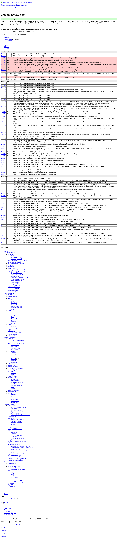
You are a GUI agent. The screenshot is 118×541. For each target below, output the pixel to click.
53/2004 (4, 138)
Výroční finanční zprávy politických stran (19, 458)
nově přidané (14, 379)
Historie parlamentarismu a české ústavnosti (19, 270)
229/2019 (3, 205)
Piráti (12, 317)
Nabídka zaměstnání (16, 280)
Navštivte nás (11, 405)
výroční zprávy (15, 452)
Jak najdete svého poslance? (15, 468)
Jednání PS (11, 256)
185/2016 (3, 182)
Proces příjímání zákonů (14, 262)
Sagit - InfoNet (8, 40)
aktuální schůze (15, 345)
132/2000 (3, 114)
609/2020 (3, 213)
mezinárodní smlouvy (17, 382)
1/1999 (4, 58)
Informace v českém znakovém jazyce (18, 441)
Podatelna (13, 464)
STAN (13, 315)
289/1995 (3, 56)
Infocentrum (11, 418)
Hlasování (10, 363)
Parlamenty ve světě (16, 480)
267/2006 (3, 152)
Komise (10, 329)
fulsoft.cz (6, 47)
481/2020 (3, 209)
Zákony (10, 393)
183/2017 (3, 189)
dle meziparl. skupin (16, 307)
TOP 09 (13, 323)
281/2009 (3, 162)
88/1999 (4, 62)
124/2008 (3, 154)
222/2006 (3, 148)
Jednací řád (11, 266)
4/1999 (4, 60)
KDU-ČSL (14, 318)
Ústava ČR (11, 265)
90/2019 (4, 203)
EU (12, 478)
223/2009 (3, 158)
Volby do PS (11, 254)
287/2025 (3, 242)
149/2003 (3, 134)
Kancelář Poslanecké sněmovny (16, 271)
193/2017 (3, 191)
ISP (2, 503)
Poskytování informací (17, 274)
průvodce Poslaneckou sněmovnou (20, 415)
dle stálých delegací (16, 306)
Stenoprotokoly (12, 365)
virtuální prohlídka (16, 413)
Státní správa (14, 477)
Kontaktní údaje (12, 463)
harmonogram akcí (16, 342)
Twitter (3, 533)
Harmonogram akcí (16, 259)
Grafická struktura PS (13, 334)
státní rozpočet (15, 401)
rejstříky (13, 388)
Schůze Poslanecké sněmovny (16, 343)
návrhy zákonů (15, 380)
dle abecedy (14, 300)
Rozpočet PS (14, 284)
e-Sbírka (6, 37)
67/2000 (4, 112)
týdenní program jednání (17, 340)
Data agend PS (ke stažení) (15, 429)
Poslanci (10, 298)
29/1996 (4, 101)
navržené (13, 394)
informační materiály (16, 422)
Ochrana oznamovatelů (17, 279)
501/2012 (3, 166)
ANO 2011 (14, 312)
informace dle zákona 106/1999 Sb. (20, 446)
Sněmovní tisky (12, 377)
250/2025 (3, 239)
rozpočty (13, 384)
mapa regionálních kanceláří (18, 469)
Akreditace (14, 436)
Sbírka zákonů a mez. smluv (33, 8)
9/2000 (4, 68)
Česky (6, 494)
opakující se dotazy (16, 449)
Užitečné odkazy (12, 471)
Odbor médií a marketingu (18, 438)
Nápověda (10, 485)
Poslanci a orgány (9, 293)
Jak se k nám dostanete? (14, 466)
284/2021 (3, 217)
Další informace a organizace (19, 482)
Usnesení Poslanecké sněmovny (16, 368)
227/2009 (3, 160)
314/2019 (3, 207)
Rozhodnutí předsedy (13, 370)
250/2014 (3, 178)
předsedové (14, 326)
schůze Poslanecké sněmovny (19, 407)
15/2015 (4, 180)
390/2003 (3, 77)
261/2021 (3, 215)
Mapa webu (11, 483)
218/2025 (3, 235)
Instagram (3, 536)
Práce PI (13, 291)
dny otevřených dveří (17, 412)
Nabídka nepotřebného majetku (19, 282)
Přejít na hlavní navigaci (7, 5)
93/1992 (4, 89)
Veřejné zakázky (15, 276)
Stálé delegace (11, 331)
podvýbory (14, 328)
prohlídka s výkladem (17, 410)
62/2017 (4, 184)
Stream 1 (13, 352)
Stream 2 (13, 354)
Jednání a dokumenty (18, 8)
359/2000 (3, 70)
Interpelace (11, 371)
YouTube (3, 527)
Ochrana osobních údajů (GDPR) (17, 460)
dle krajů (13, 309)
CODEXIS (7, 48)
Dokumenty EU (12, 391)
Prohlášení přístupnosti (10, 513)
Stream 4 (13, 357)
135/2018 (3, 199)
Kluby (9, 310)
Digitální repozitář (12, 366)
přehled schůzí (15, 349)
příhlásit (6, 503)
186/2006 (3, 146)
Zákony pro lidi (8, 44)
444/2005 (3, 144)
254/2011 (3, 164)
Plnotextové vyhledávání (9, 499)
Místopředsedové (12, 296)
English (3, 491)
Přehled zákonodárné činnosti (16, 263)
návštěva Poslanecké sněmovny (19, 419)
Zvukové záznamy (16, 360)
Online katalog (15, 288)
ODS (12, 314)
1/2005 (4, 140)
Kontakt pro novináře (17, 435)
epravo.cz (6, 42)
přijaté (12, 396)
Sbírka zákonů (8, 39)
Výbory (10, 324)
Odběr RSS (7, 511)
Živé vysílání (11, 351)
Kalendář (10, 338)
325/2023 (3, 225)
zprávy (13, 387)
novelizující (14, 398)
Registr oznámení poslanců (15, 332)
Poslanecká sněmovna (10, 252)
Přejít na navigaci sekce (20, 5)
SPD (12, 320)
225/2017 (3, 194)
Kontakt (6, 461)
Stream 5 (13, 359)
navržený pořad (15, 346)
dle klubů (13, 301)
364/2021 (3, 219)
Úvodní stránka (8, 251)
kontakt (13, 424)
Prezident (13, 472)
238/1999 (3, 106)
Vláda (12, 475)
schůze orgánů (15, 408)
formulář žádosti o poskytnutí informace (22, 447)
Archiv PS (10, 427)
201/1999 (3, 64)
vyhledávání (14, 399)
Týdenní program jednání (18, 257)
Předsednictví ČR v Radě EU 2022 (17, 260)
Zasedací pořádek (12, 335)
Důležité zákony (12, 268)
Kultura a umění (12, 416)
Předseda (10, 294)
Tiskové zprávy (15, 432)
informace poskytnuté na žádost (19, 450)
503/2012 (3, 79)
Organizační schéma (16, 273)
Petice (9, 443)
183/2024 (3, 227)
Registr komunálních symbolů (16, 454)
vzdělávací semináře (16, 421)
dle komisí (14, 304)
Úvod (9, 8)
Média (9, 430)
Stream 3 (13, 356)
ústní (12, 374)
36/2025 (4, 233)
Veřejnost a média (9, 404)
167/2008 (3, 156)
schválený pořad (15, 348)
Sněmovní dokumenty (14, 390)
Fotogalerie (11, 440)
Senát (12, 474)
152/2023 (3, 223)
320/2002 (3, 132)
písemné (13, 373)
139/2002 (3, 73)
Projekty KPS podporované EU (19, 277)
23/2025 (4, 229)
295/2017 (3, 196)
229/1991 (3, 54)
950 (11, 31)
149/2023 (3, 221)
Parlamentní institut (13, 290)
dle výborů (14, 303)
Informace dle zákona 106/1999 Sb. (11, 525)
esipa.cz (6, 45)
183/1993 (3, 91)
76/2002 (4, 116)
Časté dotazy (11, 486)
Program (13, 433)
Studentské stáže (15, 285)
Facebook (3, 530)
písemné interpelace (16, 385)
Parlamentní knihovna (14, 287)
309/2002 (3, 129)
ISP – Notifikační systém (14, 455)
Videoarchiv (14, 362)
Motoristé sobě (15, 321)
